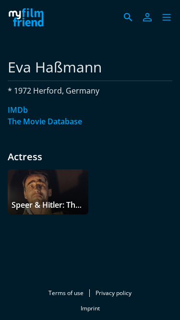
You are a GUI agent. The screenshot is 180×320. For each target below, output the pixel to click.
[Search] (128, 17)
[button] (166, 17)
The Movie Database (45, 121)
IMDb (18, 110)
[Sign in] (147, 17)
